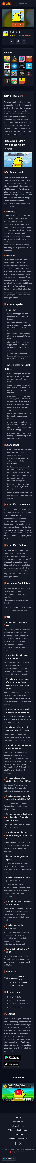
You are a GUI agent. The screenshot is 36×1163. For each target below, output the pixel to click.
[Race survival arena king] (7, 66)
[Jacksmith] (14, 59)
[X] (20, 1143)
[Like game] (12, 41)
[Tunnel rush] (22, 66)
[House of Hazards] (14, 81)
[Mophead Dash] (22, 59)
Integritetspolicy (18, 1126)
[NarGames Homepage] (7, 3)
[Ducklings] (29, 66)
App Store (8, 597)
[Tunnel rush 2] (14, 66)
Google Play (8, 603)
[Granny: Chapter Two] (7, 81)
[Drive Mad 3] (14, 73)
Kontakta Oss (18, 1122)
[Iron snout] (7, 59)
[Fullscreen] (24, 41)
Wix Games (28, 35)
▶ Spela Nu (18, 25)
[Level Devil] (22, 81)
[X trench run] (7, 73)
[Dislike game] (18, 41)
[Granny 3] (29, 73)
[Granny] (22, 73)
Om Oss (18, 1117)
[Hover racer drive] (29, 59)
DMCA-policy (18, 1134)
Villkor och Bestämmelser (18, 1130)
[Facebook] (15, 1143)
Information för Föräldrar (18, 1138)
